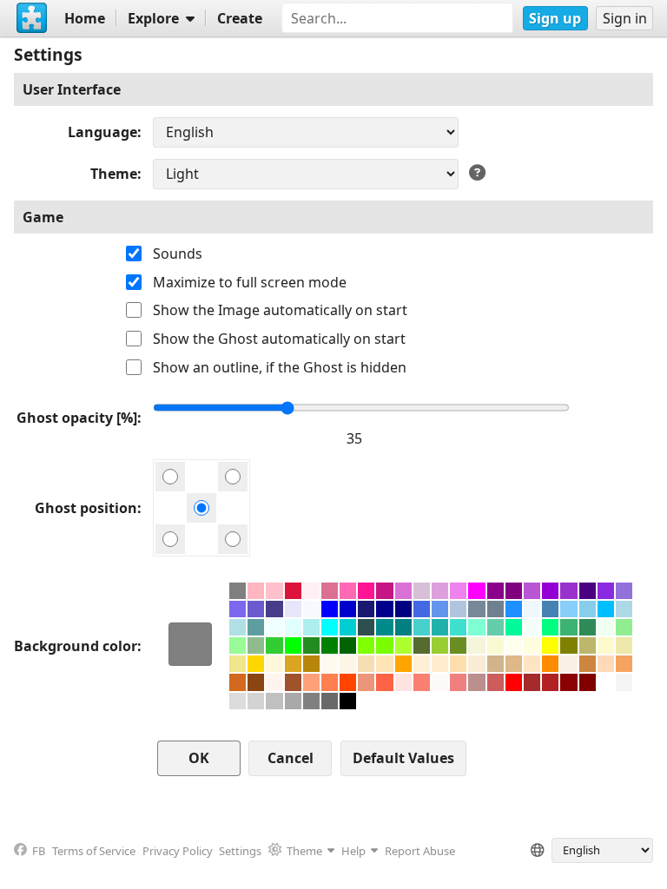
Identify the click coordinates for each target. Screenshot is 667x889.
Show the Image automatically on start (280, 309)
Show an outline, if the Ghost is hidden (279, 367)
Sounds (177, 253)
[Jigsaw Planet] (32, 18)
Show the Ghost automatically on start (279, 338)
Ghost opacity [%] (77, 417)
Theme (113, 173)
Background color (75, 645)
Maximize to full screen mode (250, 282)
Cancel (290, 757)
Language (102, 132)
